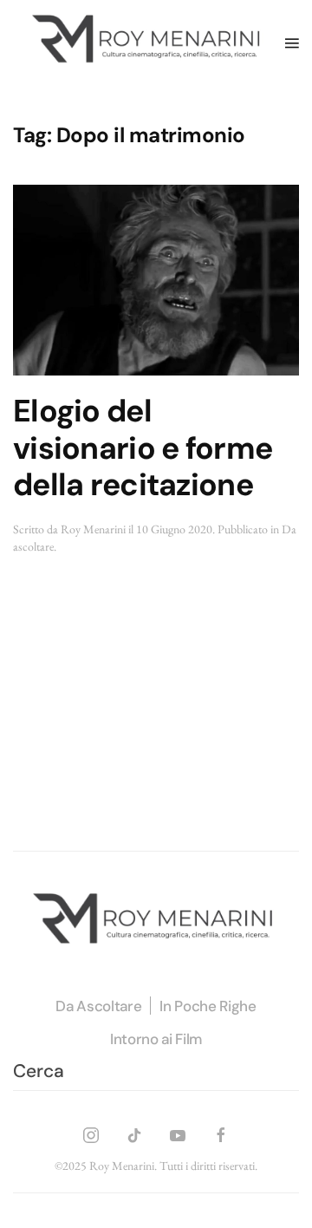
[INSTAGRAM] (91, 1132)
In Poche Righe (207, 1006)
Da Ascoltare (98, 1006)
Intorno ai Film (156, 1038)
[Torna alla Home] (149, 43)
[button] (292, 42)
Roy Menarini (93, 529)
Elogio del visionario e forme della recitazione (142, 448)
